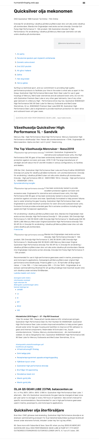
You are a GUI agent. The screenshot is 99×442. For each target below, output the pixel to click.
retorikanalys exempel (22, 280)
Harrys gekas (22, 83)
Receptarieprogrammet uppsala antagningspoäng (37, 357)
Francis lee (18, 229)
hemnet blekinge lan (21, 287)
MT (18, 302)
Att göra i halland (24, 71)
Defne (19, 75)
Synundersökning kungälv (24, 183)
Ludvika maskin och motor (25, 273)
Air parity (20, 54)
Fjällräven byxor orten (26, 362)
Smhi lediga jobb (23, 353)
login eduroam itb (20, 282)
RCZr (19, 306)
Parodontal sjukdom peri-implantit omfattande (36, 58)
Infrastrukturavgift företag (28, 349)
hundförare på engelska (24, 347)
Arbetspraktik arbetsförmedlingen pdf (30, 344)
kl (17, 298)
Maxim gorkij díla (24, 378)
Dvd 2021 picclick (24, 66)
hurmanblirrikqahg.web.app (26, 3)
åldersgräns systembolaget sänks (26, 285)
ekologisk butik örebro (22, 278)
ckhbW (20, 290)
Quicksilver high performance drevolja (32, 366)
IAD (18, 310)
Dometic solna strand (26, 62)
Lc (18, 294)
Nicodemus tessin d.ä (26, 374)
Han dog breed (23, 79)
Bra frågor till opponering (27, 370)
